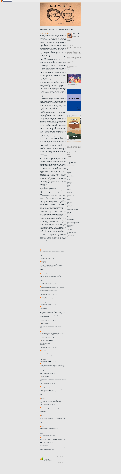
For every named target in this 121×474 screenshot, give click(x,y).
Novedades (69, 213)
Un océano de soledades (71, 232)
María (42, 426)
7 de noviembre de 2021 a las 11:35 (48, 258)
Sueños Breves (69, 230)
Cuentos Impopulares (71, 175)
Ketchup (68, 198)
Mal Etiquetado (70, 203)
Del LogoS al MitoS (70, 180)
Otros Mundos (69, 218)
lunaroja (42, 261)
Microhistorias (69, 206)
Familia (68, 190)
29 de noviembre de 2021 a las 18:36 (49, 442)
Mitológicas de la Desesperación (73, 209)
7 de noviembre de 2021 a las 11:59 (48, 270)
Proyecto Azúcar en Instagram (72, 69)
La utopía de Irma (44, 407)
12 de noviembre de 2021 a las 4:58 (48, 424)
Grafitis (68, 193)
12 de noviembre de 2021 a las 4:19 (48, 412)
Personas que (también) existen (72, 223)
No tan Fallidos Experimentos (72, 210)
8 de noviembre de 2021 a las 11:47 (48, 329)
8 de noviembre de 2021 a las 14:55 (48, 337)
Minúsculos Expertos (71, 208)
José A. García (43, 250)
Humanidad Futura (70, 195)
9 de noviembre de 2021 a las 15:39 (48, 347)
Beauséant (42, 297)
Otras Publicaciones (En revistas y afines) (66, 29)
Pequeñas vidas (70, 220)
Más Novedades (70, 205)
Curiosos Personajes (70, 176)
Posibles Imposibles (70, 225)
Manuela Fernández (44, 376)
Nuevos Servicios (70, 215)
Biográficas (69, 168)
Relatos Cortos (69, 228)
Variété (68, 236)
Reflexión (69, 226)
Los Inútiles (69, 199)
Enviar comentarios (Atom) (49, 449)
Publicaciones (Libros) (53, 29)
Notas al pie (69, 212)
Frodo (42, 363)
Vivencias (69, 238)
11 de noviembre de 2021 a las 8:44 (48, 395)
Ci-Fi (68, 169)
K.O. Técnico (69, 196)
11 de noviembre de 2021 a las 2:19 (48, 383)
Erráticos (68, 185)
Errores (68, 186)
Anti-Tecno (69, 163)
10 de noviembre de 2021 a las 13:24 (49, 373)
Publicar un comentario (44, 445)
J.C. (41, 286)
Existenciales (69, 188)
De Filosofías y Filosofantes (72, 178)
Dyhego (42, 398)
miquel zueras (43, 386)
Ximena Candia (43, 437)
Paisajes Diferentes (70, 219)
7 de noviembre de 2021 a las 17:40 (48, 294)
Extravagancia (69, 189)
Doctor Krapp (43, 307)
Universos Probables (70, 235)
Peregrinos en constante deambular (73, 222)
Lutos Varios (69, 202)
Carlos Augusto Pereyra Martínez (46, 331)
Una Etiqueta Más (70, 233)
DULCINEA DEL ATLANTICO (46, 340)
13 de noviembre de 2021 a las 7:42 (48, 435)
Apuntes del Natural (70, 165)
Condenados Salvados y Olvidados (73, 170)
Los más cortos (69, 200)
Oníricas (68, 216)
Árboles (68, 166)
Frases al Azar (69, 192)
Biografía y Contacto (44, 29)
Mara (42, 415)
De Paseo (69, 179)
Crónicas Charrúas (70, 173)
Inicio (53, 447)
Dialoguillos (69, 182)
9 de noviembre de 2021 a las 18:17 (48, 361)
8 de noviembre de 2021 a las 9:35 (48, 320)
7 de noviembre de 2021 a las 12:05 (48, 283)
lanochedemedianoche (45, 323)
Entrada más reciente (43, 447)
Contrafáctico (69, 172)
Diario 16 (69, 183)
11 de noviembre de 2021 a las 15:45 (49, 404)
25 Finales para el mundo (71, 162)
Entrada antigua (63, 447)
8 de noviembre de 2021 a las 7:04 (48, 304)
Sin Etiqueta (69, 229)
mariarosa (42, 350)
